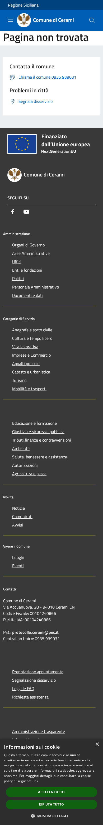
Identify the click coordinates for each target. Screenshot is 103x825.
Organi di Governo (28, 245)
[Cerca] (92, 20)
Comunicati (22, 516)
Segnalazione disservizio (34, 680)
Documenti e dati (27, 295)
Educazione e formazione (34, 423)
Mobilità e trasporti (29, 389)
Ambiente (21, 448)
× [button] (97, 744)
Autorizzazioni (25, 465)
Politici (18, 278)
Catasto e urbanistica (31, 372)
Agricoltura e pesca (29, 473)
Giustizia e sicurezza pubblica (38, 431)
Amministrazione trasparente (38, 731)
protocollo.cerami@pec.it (35, 632)
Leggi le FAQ (23, 688)
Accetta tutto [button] (51, 792)
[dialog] (51, 782)
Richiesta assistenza (30, 697)
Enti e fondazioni (27, 270)
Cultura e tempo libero (32, 338)
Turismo (19, 380)
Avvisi (17, 525)
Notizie (18, 508)
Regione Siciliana (23, 5)
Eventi (18, 566)
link (35, 781)
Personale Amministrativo (35, 287)
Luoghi (18, 557)
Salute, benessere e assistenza (39, 457)
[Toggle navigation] (10, 20)
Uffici (16, 262)
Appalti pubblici (26, 363)
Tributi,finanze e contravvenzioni (41, 440)
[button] (51, 816)
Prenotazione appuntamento (37, 672)
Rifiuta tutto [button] (51, 804)
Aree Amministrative (31, 253)
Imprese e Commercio (31, 355)
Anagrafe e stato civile (32, 330)
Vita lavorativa (25, 346)
